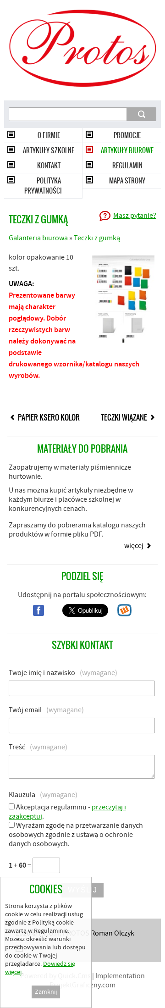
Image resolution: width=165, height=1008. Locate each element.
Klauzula (43, 794)
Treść (38, 747)
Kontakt (48, 166)
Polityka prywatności (43, 186)
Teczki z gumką (97, 238)
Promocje (127, 135)
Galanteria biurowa (38, 238)
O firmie (49, 135)
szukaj (142, 113)
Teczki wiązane (124, 417)
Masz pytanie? (134, 215)
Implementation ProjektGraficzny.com (97, 980)
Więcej (133, 545)
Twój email (46, 709)
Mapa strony (127, 181)
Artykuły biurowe (127, 150)
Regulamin (127, 166)
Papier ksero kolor (49, 417)
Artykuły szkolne (48, 150)
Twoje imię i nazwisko (63, 672)
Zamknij (46, 992)
